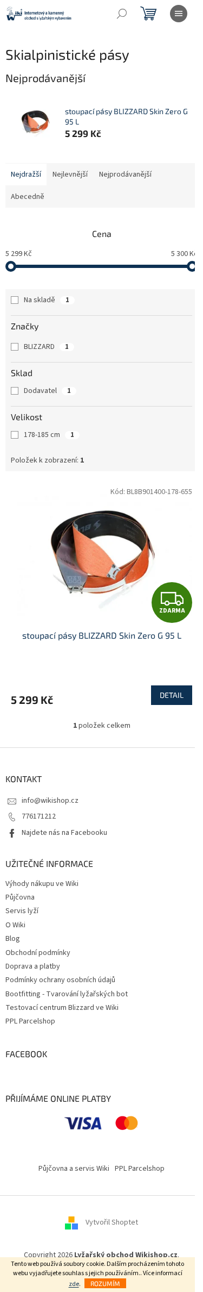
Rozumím (105, 1283)
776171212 (39, 816)
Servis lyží (21, 911)
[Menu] (178, 13)
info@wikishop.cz (50, 800)
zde (74, 1284)
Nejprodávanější (125, 174)
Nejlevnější (70, 174)
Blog (12, 938)
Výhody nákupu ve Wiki (41, 883)
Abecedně (27, 196)
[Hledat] (122, 13)
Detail (172, 695)
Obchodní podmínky (37, 952)
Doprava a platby (32, 966)
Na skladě (46, 300)
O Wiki (15, 925)
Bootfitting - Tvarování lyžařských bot (66, 994)
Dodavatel (47, 390)
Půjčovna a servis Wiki (73, 1168)
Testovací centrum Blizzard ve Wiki (62, 1007)
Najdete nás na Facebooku (64, 832)
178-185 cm (49, 434)
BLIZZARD (46, 346)
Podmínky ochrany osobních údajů (60, 980)
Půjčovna (20, 897)
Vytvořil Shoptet (112, 1223)
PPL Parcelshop (30, 1021)
